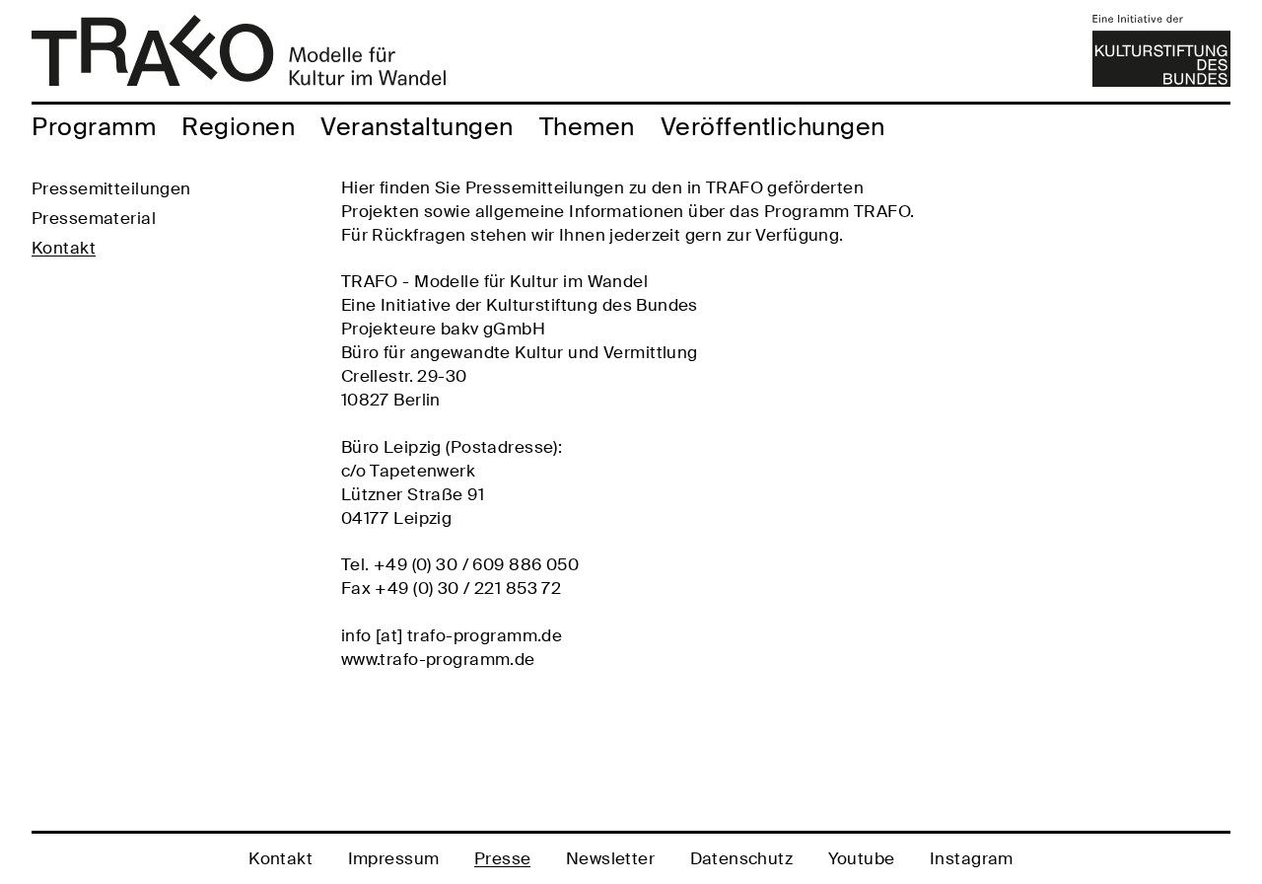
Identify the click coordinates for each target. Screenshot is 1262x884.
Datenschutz (742, 858)
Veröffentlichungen (773, 126)
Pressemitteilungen (111, 188)
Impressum (394, 858)
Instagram (972, 858)
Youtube (861, 858)
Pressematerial (94, 218)
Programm (94, 126)
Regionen (238, 126)
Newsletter (610, 858)
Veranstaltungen (417, 126)
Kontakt (64, 247)
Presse (502, 858)
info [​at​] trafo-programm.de (451, 635)
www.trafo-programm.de (438, 659)
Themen (587, 126)
